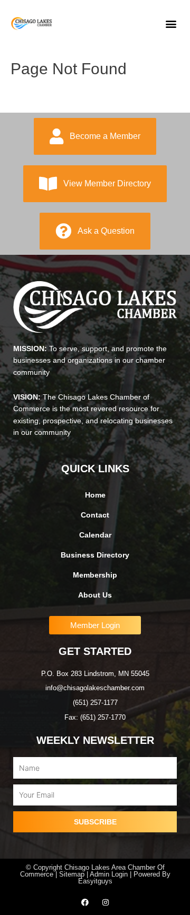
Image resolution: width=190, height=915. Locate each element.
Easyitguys (95, 881)
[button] (170, 24)
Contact (95, 515)
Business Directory (95, 555)
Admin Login (109, 874)
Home (95, 495)
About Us (95, 595)
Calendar (95, 535)
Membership (95, 575)
